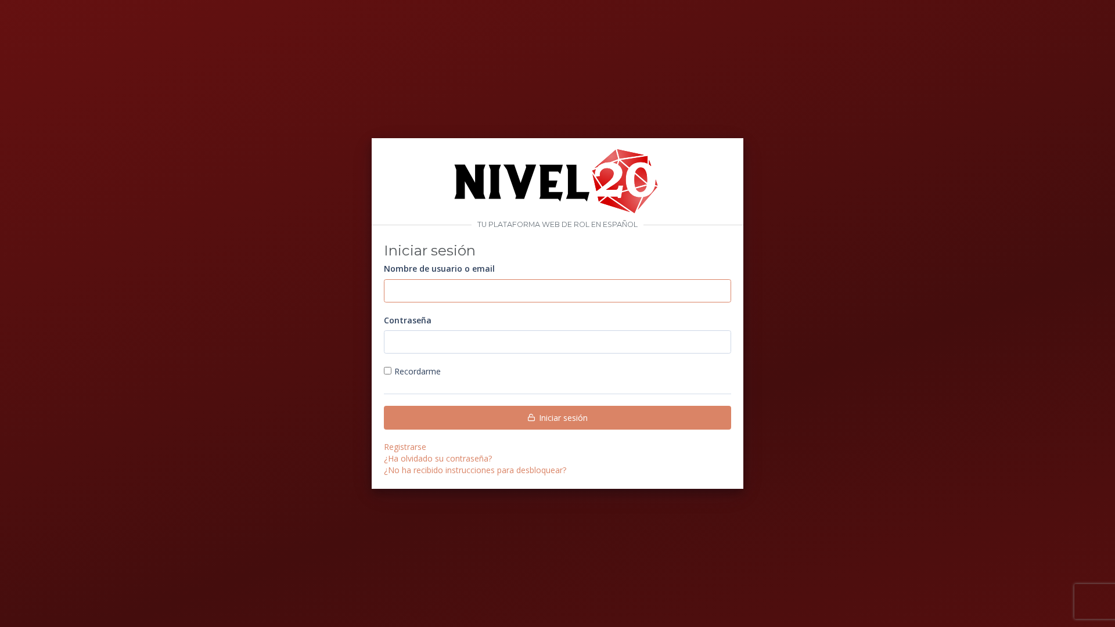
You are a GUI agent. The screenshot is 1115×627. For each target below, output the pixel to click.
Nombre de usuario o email (439, 268)
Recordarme (417, 371)
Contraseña (407, 320)
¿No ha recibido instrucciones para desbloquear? (475, 469)
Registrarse (405, 446)
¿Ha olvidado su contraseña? (438, 458)
